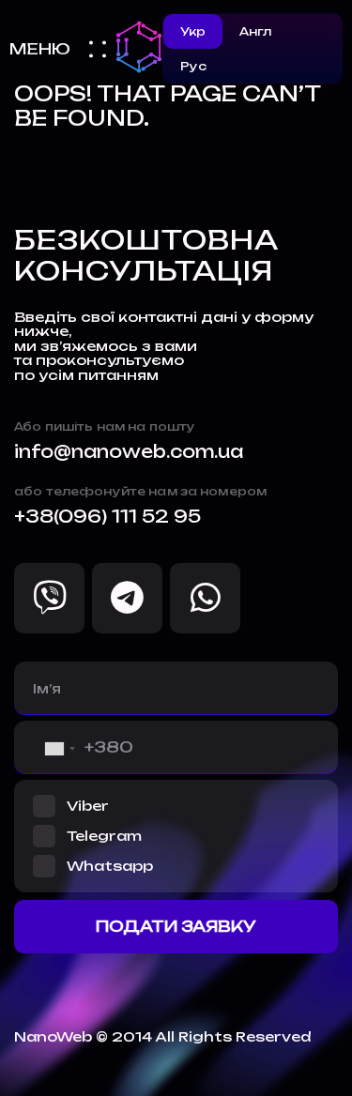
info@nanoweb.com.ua (128, 452)
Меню (39, 48)
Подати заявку (176, 926)
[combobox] (45, 749)
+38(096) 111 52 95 (107, 517)
